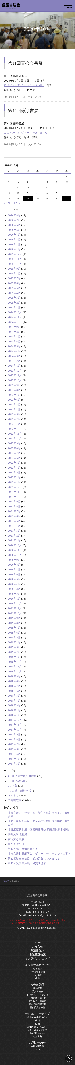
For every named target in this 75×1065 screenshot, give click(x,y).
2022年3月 (14, 472)
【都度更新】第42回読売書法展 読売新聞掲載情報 (38, 829)
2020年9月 (14, 559)
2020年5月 (14, 579)
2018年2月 (14, 710)
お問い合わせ (37, 1042)
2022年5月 (14, 462)
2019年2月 (14, 652)
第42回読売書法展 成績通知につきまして (34, 858)
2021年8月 (14, 506)
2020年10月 (15, 555)
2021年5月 (14, 520)
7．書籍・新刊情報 (19, 790)
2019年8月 (14, 622)
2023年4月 (14, 409)
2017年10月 (15, 729)
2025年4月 (14, 293)
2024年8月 (14, 331)
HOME (6, 881)
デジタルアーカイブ (37, 1013)
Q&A (37, 1049)
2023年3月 (14, 414)
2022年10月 (15, 438)
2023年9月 (14, 385)
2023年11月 (15, 375)
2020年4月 (14, 584)
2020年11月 (15, 550)
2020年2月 (14, 593)
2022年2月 (14, 477)
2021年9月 (14, 501)
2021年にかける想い (37, 1027)
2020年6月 (14, 574)
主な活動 (37, 975)
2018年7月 (14, 685)
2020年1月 (14, 598)
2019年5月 (14, 637)
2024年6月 (14, 341)
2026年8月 (14, 215)
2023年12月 (15, 370)
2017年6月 (14, 749)
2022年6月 (14, 458)
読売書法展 (37, 984)
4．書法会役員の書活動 (22, 776)
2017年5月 (14, 753)
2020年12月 (15, 545)
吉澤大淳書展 (16, 839)
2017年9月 (14, 734)
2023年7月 (14, 394)
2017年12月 (15, 720)
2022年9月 (14, 443)
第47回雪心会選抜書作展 (23, 848)
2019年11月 (15, 608)
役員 (37, 978)
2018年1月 (14, 715)
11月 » (16, 202)
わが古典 (37, 1036)
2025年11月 (15, 258)
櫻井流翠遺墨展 (17, 834)
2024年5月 (14, 346)
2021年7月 (14, 511)
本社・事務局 (37, 1046)
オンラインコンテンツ (37, 994)
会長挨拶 (37, 969)
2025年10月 (15, 263)
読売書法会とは (37, 972)
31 (66, 198)
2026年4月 (14, 234)
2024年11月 (15, 317)
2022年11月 (15, 433)
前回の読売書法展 (37, 1004)
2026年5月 (14, 229)
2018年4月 (14, 700)
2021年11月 (15, 491)
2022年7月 (14, 453)
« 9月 (7, 202)
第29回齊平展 (16, 844)
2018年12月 (15, 661)
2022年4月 (14, 467)
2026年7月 (14, 220)
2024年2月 (14, 360)
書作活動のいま (37, 1033)
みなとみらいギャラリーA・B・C (25, 132)
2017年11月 (15, 724)
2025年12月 (15, 254)
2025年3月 (14, 297)
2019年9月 (14, 618)
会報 (37, 1020)
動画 (37, 1023)
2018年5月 (14, 695)
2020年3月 (14, 588)
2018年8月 (14, 681)
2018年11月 (15, 666)
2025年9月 (14, 268)
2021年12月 (15, 487)
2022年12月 (15, 428)
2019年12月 (15, 603)
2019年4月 (14, 642)
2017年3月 (14, 763)
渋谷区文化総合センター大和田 (24, 85)
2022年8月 (14, 448)
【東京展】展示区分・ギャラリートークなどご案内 (39, 853)
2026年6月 (14, 225)
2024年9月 (14, 326)
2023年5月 (14, 404)
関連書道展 (14, 800)
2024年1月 (14, 365)
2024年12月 (15, 312)
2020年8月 (14, 564)
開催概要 (37, 988)
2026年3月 (14, 239)
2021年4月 (14, 525)
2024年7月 (14, 336)
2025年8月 (14, 273)
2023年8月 (14, 390)
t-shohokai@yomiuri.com (42, 915)
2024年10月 (15, 322)
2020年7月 (14, 569)
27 (28, 198)
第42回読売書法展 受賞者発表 (27, 863)
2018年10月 (15, 671)
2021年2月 (14, 535)
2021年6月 (14, 516)
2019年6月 (14, 632)
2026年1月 (14, 249)
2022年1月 (14, 482)
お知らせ (13, 795)
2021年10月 (15, 496)
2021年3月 (14, 530)
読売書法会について (37, 965)
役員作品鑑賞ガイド (37, 1017)
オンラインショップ (37, 958)
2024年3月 (14, 356)
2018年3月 (14, 705)
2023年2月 (14, 419)
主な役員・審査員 (37, 1001)
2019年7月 (14, 627)
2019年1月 (14, 656)
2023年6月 (14, 399)
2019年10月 (15, 613)
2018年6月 (14, 690)
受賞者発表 (37, 991)
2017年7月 (14, 744)
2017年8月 (14, 739)
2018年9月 (14, 676)
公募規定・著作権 (37, 998)
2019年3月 (14, 647)
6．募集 (12, 785)
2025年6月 (14, 283)
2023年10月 (15, 380)
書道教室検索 (37, 954)
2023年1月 (14, 423)
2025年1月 (14, 307)
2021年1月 (14, 540)
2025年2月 (14, 302)
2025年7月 (14, 278)
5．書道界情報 (17, 781)
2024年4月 (14, 351)
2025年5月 (14, 288)
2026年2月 (14, 244)
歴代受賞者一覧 (37, 1007)
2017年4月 (14, 758)
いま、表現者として (37, 1030)
